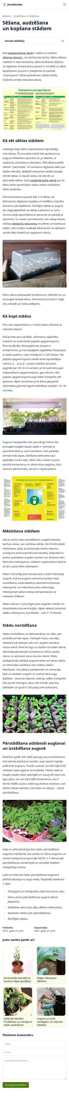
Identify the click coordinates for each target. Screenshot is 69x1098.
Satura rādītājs (15, 41)
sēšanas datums (12, 57)
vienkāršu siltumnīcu (24, 223)
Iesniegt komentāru (15, 1084)
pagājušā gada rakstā (43, 180)
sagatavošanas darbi (20, 53)
